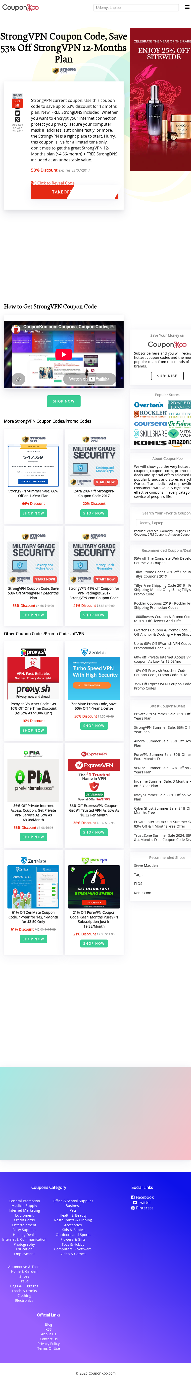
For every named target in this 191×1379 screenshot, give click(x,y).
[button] (187, 7)
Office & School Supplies (73, 1200)
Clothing (24, 1295)
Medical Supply (24, 1205)
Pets (73, 1210)
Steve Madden (146, 865)
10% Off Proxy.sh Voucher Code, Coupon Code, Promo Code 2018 (160, 672)
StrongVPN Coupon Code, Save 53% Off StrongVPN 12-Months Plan (33, 593)
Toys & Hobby (73, 1244)
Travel (24, 1281)
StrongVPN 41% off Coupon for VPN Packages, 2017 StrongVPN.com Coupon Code (94, 593)
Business (73, 1205)
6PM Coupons (157, 534)
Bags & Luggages (24, 1286)
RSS (49, 1329)
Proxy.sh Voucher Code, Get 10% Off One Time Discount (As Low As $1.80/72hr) (33, 708)
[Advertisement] (95, 1113)
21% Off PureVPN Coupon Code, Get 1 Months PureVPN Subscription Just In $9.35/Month (94, 919)
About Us (48, 1334)
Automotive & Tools (24, 1266)
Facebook (145, 1197)
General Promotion (24, 1200)
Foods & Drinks (24, 1290)
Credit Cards (24, 1220)
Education (24, 1249)
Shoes (24, 1276)
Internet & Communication (24, 1239)
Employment (24, 1253)
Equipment (24, 1215)
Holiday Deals (24, 1234)
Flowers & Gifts (73, 1239)
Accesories (73, 1225)
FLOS (138, 883)
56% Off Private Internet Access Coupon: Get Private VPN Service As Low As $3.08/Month (33, 812)
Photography (24, 1244)
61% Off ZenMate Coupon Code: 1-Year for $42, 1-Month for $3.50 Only (33, 917)
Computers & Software (73, 1249)
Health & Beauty (73, 1215)
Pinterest (144, 1208)
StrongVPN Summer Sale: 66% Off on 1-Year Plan (33, 493)
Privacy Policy (49, 1343)
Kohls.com (142, 892)
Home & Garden (24, 1271)
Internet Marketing (24, 1210)
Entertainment (24, 1225)
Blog (48, 1324)
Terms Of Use (48, 1348)
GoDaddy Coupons (173, 531)
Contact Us (49, 1339)
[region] (64, 257)
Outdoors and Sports (73, 1234)
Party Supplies (24, 1229)
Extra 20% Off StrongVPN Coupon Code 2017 (94, 493)
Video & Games (73, 1253)
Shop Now (64, 401)
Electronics (24, 1300)
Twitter (144, 1202)
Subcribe (167, 375)
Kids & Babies (73, 1229)
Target (139, 874)
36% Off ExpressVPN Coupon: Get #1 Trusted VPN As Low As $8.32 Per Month (94, 810)
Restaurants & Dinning (73, 1220)
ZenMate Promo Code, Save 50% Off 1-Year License (94, 706)
